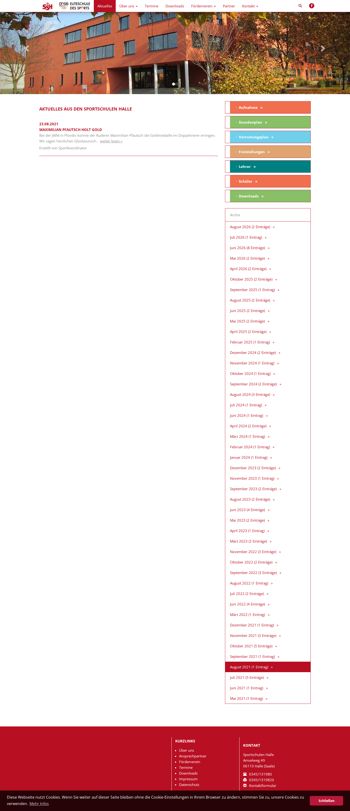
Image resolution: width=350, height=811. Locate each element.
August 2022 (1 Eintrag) (249, 583)
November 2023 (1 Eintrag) (252, 478)
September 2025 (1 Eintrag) (252, 289)
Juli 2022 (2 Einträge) (247, 593)
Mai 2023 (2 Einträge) (247, 520)
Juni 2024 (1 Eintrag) (246, 415)
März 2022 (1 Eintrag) (247, 614)
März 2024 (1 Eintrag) (247, 436)
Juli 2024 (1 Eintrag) (246, 405)
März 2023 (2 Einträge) (248, 541)
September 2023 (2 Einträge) (253, 488)
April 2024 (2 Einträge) (248, 425)
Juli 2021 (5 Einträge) (247, 677)
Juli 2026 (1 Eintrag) (246, 237)
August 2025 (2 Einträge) (250, 300)
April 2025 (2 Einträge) (248, 331)
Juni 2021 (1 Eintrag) (246, 687)
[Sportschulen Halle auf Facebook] (311, 5)
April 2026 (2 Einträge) (248, 268)
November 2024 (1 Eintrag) (252, 363)
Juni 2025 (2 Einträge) (247, 310)
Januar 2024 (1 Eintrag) (248, 457)
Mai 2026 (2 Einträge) (247, 258)
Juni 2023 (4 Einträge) (247, 509)
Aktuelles (104, 6)
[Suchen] (300, 6)
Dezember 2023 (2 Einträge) (253, 467)
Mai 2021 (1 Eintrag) (246, 698)
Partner (229, 6)
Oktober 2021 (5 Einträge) (251, 646)
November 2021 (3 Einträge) (253, 635)
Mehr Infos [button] (39, 803)
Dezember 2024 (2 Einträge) (253, 352)
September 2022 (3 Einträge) (253, 572)
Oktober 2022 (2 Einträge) (251, 562)
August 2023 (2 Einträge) (250, 499)
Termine (151, 6)
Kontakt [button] (248, 6)
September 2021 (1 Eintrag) (252, 656)
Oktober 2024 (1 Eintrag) (250, 373)
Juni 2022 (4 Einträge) (247, 604)
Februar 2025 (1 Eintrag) (250, 342)
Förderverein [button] (201, 6)
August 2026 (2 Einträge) (250, 226)
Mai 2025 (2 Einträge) (247, 321)
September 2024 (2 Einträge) (253, 384)
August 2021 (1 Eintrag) (249, 667)
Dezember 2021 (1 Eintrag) (252, 625)
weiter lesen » (111, 141)
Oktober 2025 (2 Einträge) (251, 279)
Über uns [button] (126, 6)
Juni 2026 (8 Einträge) (247, 247)
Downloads (174, 6)
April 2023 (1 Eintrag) (247, 530)
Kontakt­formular (262, 785)
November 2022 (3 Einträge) (253, 551)
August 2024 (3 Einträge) (250, 394)
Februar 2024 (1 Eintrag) (250, 446)
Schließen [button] (327, 800)
